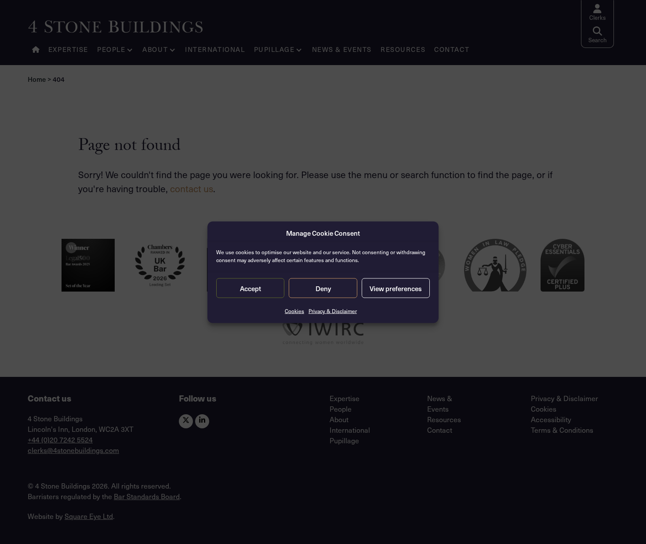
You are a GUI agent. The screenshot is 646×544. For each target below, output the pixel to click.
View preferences (396, 287)
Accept (250, 287)
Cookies (294, 311)
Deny (323, 287)
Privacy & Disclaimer (332, 311)
